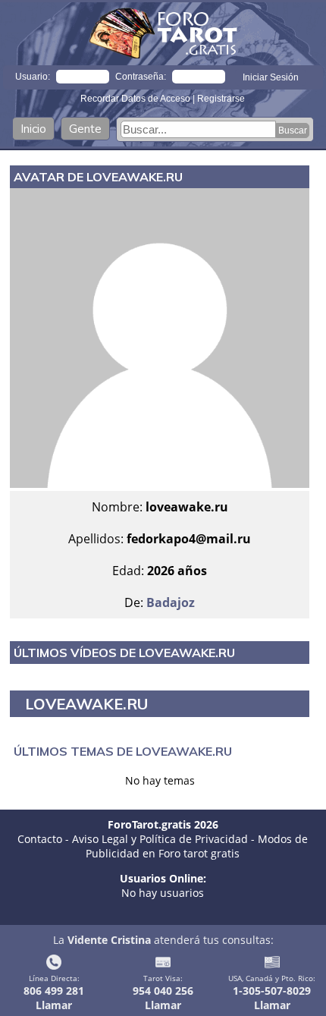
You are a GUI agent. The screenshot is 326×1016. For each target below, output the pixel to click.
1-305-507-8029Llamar (272, 997)
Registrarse (221, 98)
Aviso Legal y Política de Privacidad (160, 839)
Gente (85, 128)
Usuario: (32, 76)
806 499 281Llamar (54, 997)
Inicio (33, 128)
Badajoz (170, 602)
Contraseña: (140, 76)
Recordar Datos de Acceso (136, 98)
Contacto (39, 839)
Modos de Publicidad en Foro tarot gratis (197, 846)
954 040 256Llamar (163, 997)
